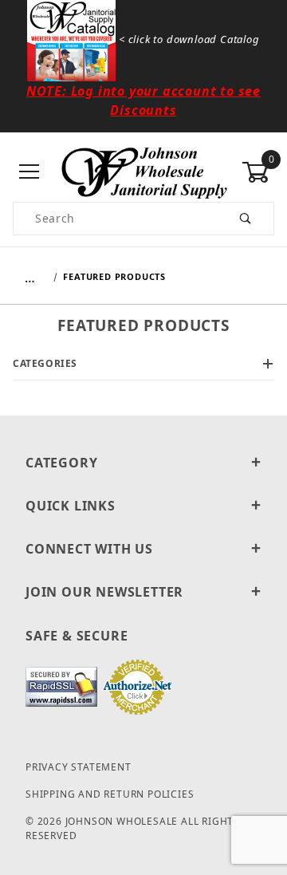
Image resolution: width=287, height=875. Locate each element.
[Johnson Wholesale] (143, 171)
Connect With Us (89, 549)
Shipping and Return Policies (110, 794)
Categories (45, 363)
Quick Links (71, 505)
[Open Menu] (29, 172)
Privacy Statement (79, 767)
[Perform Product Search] (245, 219)
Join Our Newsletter (104, 592)
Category (61, 462)
